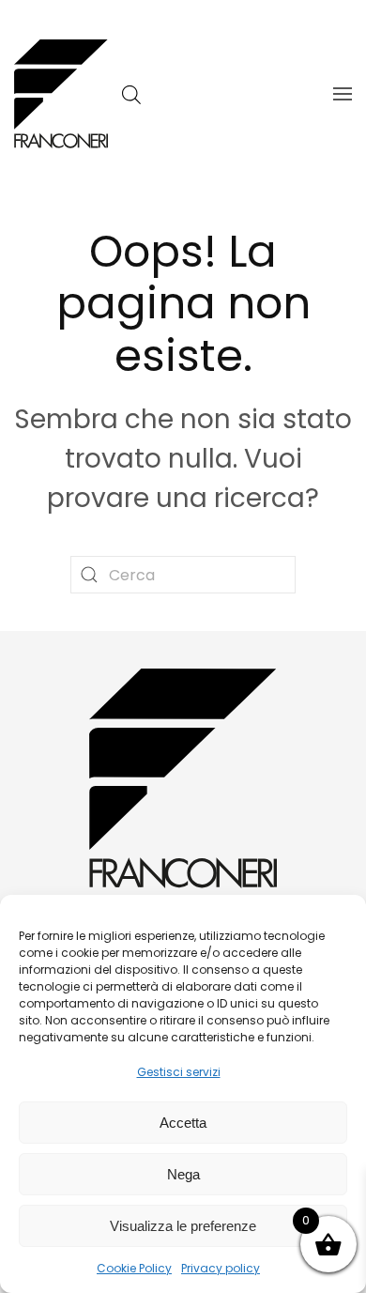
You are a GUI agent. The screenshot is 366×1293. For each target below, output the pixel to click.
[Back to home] (61, 94)
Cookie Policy (134, 1268)
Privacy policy (220, 1268)
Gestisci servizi (179, 1072)
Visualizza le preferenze (183, 1226)
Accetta (183, 1123)
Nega (183, 1174)
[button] (342, 94)
